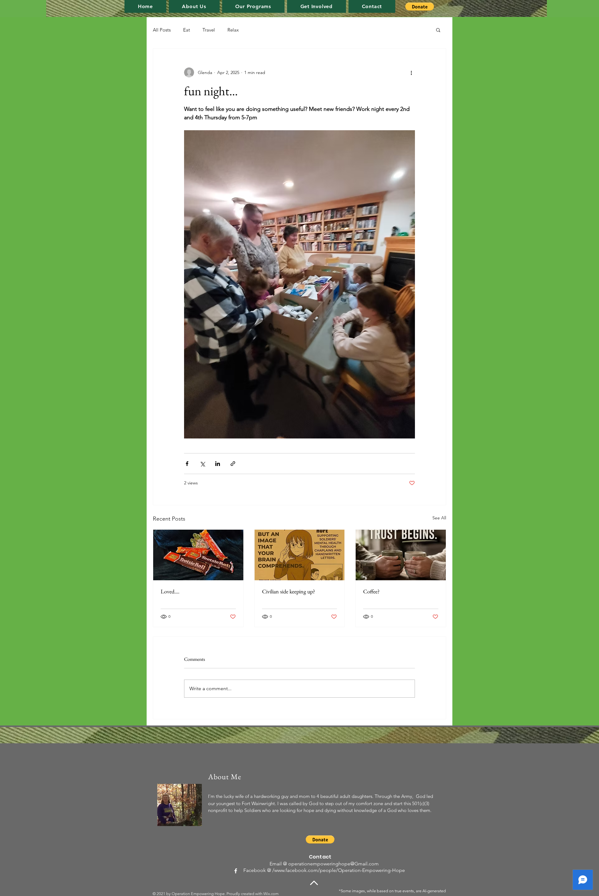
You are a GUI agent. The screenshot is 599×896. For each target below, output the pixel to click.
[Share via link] (233, 464)
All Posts (162, 30)
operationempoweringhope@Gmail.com (333, 864)
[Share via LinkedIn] (218, 464)
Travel (208, 30)
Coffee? (371, 591)
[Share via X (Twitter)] (202, 464)
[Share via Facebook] (187, 464)
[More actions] (411, 72)
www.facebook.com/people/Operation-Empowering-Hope (339, 870)
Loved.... (170, 591)
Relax (233, 30)
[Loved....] (198, 555)
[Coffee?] (401, 555)
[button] (253, 6)
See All (439, 518)
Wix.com (271, 893)
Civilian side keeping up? (288, 591)
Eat (186, 30)
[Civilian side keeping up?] (300, 555)
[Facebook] (235, 871)
